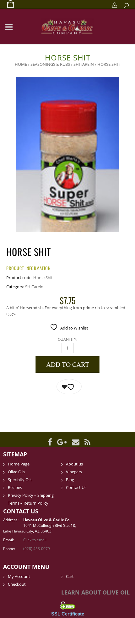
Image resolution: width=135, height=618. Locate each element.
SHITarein (83, 64)
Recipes (15, 487)
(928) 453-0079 (36, 548)
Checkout (17, 584)
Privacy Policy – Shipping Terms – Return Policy (31, 499)
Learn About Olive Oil (95, 592)
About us (74, 464)
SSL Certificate (67, 613)
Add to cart (67, 364)
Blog (70, 479)
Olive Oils (16, 472)
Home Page (19, 464)
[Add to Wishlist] (69, 386)
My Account (19, 576)
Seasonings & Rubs (50, 64)
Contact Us (76, 487)
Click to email (34, 540)
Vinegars (74, 472)
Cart (70, 576)
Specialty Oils (20, 479)
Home (21, 64)
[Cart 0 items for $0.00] (7, 4)
